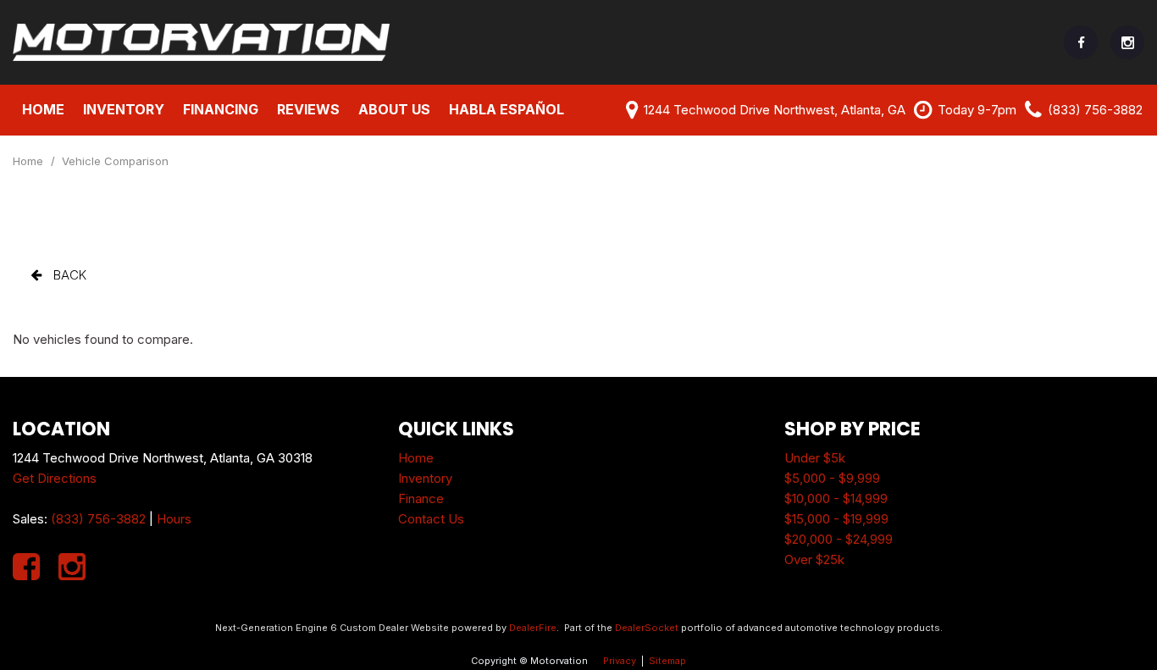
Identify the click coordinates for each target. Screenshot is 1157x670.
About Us (394, 109)
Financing (220, 109)
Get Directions (55, 478)
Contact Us (431, 519)
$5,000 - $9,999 (832, 478)
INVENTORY (123, 109)
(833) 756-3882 (98, 519)
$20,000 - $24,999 (838, 539)
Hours (174, 519)
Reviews (308, 109)
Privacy (619, 661)
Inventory (425, 478)
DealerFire (532, 628)
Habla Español (506, 109)
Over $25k (814, 559)
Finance (421, 498)
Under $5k (814, 458)
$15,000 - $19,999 (836, 519)
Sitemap (667, 661)
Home (43, 109)
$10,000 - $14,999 (836, 498)
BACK (68, 275)
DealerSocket (646, 628)
